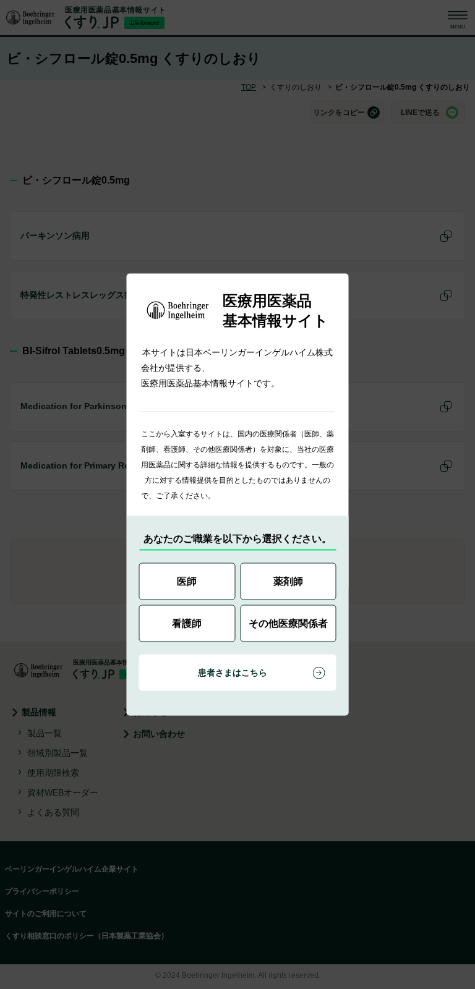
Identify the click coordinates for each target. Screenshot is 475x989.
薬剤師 (288, 581)
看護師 (187, 623)
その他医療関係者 (288, 623)
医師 (187, 581)
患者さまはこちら (232, 672)
